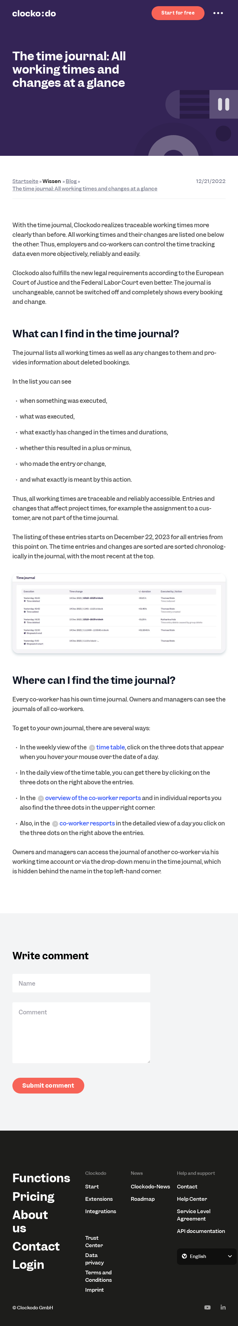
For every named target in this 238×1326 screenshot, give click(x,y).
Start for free (178, 13)
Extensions (99, 1199)
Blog (71, 181)
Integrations (100, 1211)
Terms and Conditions (98, 1276)
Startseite (25, 181)
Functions (36, 1178)
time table (110, 747)
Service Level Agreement (193, 1215)
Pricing (33, 1196)
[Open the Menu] (218, 13)
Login (28, 1265)
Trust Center (94, 1241)
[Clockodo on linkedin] (223, 1307)
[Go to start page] (34, 13)
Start (92, 1186)
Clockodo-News (150, 1186)
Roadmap (143, 1199)
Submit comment (48, 1085)
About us (30, 1221)
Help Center (192, 1199)
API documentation (201, 1231)
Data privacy (94, 1259)
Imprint (94, 1289)
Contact (36, 1246)
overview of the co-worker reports (93, 798)
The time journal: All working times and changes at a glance (84, 188)
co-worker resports (87, 823)
